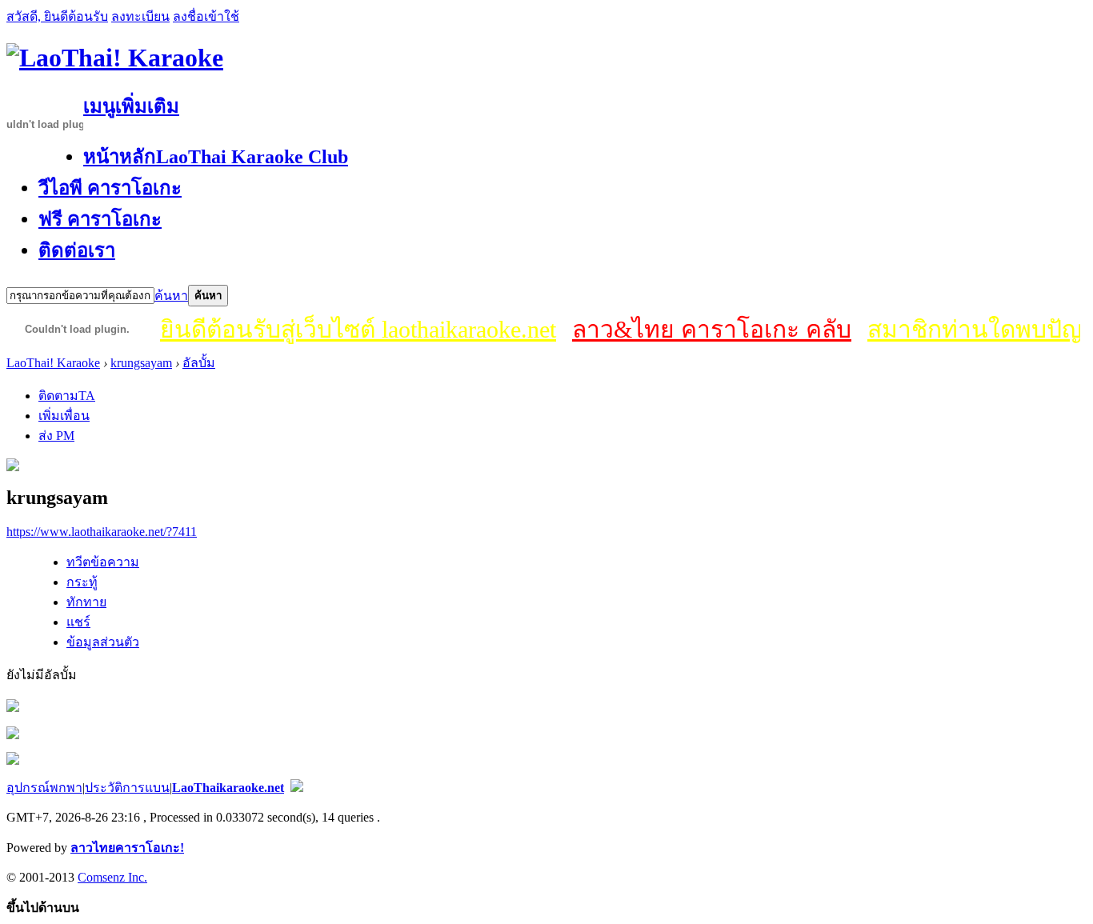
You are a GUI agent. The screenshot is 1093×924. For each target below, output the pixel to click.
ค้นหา (171, 295)
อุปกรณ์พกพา (44, 787)
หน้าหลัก (215, 156)
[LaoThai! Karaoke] (114, 57)
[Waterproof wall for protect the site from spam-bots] (296, 787)
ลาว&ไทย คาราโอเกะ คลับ (711, 329)
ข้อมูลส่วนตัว (102, 642)
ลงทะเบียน (140, 16)
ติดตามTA (66, 395)
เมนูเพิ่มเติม (131, 106)
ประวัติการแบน (127, 787)
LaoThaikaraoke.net (228, 787)
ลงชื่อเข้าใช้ (206, 16)
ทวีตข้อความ (102, 562)
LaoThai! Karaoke (53, 363)
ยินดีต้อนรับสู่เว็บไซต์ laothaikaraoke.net (358, 329)
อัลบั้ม (198, 363)
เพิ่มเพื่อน (64, 415)
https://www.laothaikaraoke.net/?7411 (101, 531)
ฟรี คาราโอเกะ (100, 219)
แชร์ (78, 622)
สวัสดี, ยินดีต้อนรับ (57, 16)
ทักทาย (86, 602)
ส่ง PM (56, 435)
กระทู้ (82, 582)
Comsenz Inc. (112, 877)
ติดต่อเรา (76, 250)
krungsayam (141, 363)
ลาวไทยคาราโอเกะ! (127, 847)
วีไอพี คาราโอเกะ (110, 188)
